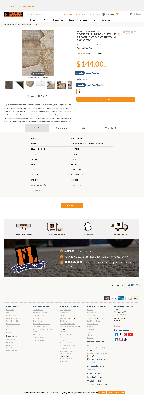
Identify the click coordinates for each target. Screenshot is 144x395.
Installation (10, 342)
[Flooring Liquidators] (13, 14)
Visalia (89, 335)
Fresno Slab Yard (66, 334)
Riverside (63, 361)
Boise (89, 377)
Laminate (83, 20)
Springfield (91, 362)
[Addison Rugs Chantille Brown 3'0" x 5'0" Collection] (9, 85)
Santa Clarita (91, 315)
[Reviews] (31, 6)
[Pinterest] (125, 334)
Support (9, 348)
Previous (5, 87)
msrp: (88, 54)
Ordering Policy (38, 318)
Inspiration (10, 345)
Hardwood (34, 20)
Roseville (90, 310)
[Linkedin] (116, 339)
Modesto (63, 340)
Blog (7, 329)
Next (71, 87)
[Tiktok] (125, 339)
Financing (77, 14)
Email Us (117, 326)
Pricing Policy (38, 321)
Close (110, 392)
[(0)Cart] (116, 14)
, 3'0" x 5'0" (38, 96)
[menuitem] (36, 20)
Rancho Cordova (66, 358)
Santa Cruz (91, 318)
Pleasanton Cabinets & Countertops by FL (68, 352)
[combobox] (40, 14)
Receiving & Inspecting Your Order (43, 330)
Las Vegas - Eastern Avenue (97, 353)
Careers (9, 327)
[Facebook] (116, 334)
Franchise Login (38, 343)
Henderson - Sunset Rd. (95, 348)
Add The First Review (130, 34)
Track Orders (38, 310)
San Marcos (91, 327)
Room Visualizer (68, 14)
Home (6, 24)
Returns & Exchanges (40, 312)
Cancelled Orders (39, 327)
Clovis (62, 315)
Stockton (90, 329)
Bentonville (91, 370)
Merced (63, 337)
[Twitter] (121, 334)
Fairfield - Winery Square (68, 327)
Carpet (71, 20)
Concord (63, 318)
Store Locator (38, 337)
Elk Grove (63, 321)
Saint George (92, 384)
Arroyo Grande (65, 310)
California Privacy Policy (14, 318)
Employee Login (38, 340)
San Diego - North (93, 321)
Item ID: (80, 31)
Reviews (9, 332)
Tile (45, 20)
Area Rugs (106, 20)
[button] (120, 34)
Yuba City (90, 338)
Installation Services (13, 324)
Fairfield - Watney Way (68, 324)
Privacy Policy (11, 315)
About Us (9, 312)
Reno (89, 345)
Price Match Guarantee (41, 324)
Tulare (89, 332)
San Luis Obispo (92, 324)
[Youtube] (130, 334)
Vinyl (95, 20)
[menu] (72, 20)
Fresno (62, 332)
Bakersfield (64, 312)
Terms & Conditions (13, 321)
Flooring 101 (10, 339)
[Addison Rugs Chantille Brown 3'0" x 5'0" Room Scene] (19, 85)
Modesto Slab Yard (66, 343)
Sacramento (91, 312)
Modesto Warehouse (67, 346)
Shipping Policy (38, 315)
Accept (102, 392)
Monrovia (63, 348)
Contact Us (84, 14)
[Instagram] (121, 339)
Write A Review (72, 206)
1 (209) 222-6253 (132, 285)
